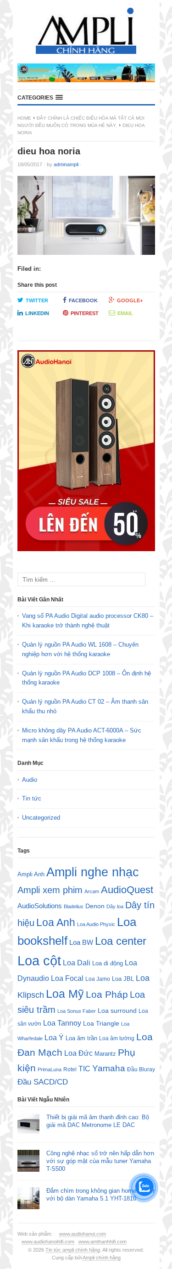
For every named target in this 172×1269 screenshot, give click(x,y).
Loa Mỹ (65, 994)
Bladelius (73, 906)
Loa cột (39, 960)
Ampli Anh (30, 874)
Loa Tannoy (62, 1023)
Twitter (37, 300)
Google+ (130, 300)
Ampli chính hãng (102, 1257)
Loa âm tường (116, 1038)
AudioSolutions (39, 906)
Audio (29, 779)
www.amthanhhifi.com (102, 1241)
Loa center (120, 941)
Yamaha (108, 1068)
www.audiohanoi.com (82, 1234)
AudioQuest (127, 889)
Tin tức (31, 798)
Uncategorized (41, 817)
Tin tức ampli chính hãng (72, 1250)
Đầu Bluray (141, 1069)
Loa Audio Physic (96, 924)
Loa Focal (67, 978)
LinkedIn (37, 313)
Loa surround (117, 1010)
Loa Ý (54, 1037)
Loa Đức (78, 1053)
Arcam (91, 891)
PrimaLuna (49, 1069)
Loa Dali (76, 963)
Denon (95, 906)
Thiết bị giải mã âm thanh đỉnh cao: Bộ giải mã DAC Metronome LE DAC (97, 1121)
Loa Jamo (97, 979)
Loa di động (107, 963)
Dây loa (114, 906)
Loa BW (81, 942)
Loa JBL (123, 978)
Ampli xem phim (50, 890)
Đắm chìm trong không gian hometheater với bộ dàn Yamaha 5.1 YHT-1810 (100, 1194)
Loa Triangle (101, 1023)
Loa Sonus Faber (76, 1011)
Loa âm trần (81, 1038)
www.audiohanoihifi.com (48, 1241)
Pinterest (85, 313)
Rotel (70, 1069)
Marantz (105, 1054)
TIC (84, 1068)
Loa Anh (55, 922)
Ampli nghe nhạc (92, 872)
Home (24, 118)
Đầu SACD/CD (42, 1081)
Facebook (83, 300)
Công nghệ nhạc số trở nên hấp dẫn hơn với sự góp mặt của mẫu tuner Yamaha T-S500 (100, 1161)
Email (125, 313)
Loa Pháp (107, 994)
